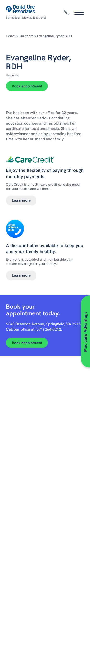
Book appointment (27, 86)
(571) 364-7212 (48, 329)
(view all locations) (34, 17)
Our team (26, 36)
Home (10, 36)
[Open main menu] (79, 12)
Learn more (21, 200)
